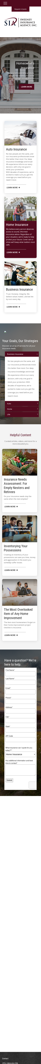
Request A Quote (20, 9)
